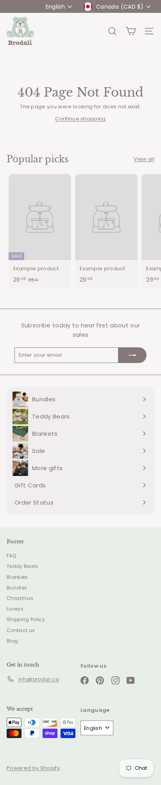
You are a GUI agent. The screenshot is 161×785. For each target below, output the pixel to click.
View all (144, 159)
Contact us (21, 630)
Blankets (17, 577)
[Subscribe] (132, 355)
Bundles (17, 587)
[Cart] (131, 31)
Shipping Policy (26, 619)
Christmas (20, 598)
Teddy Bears (22, 566)
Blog (12, 641)
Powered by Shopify (33, 768)
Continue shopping (80, 118)
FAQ (11, 555)
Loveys (15, 608)
